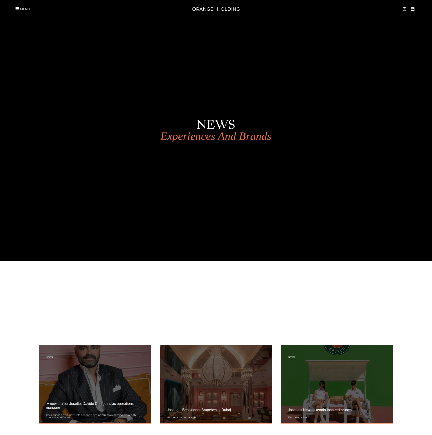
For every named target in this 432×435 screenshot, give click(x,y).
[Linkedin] (413, 9)
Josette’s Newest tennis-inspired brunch (320, 410)
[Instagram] (404, 9)
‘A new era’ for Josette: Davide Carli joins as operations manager (90, 405)
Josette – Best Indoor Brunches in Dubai (199, 410)
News (49, 357)
